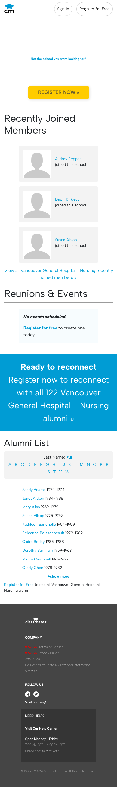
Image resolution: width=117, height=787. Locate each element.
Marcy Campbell (36, 559)
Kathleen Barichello (39, 524)
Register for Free (19, 584)
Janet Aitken (33, 498)
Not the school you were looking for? (58, 59)
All (69, 457)
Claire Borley (33, 541)
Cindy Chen (32, 567)
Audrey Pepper (68, 159)
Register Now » (58, 92)
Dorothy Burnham (37, 550)
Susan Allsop (66, 240)
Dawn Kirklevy (67, 199)
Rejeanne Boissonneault (43, 533)
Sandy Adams (34, 489)
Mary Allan (31, 507)
